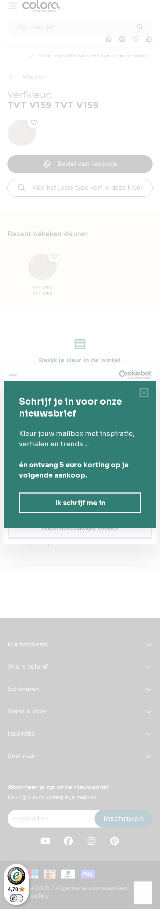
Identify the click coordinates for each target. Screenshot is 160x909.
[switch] (16, 898)
